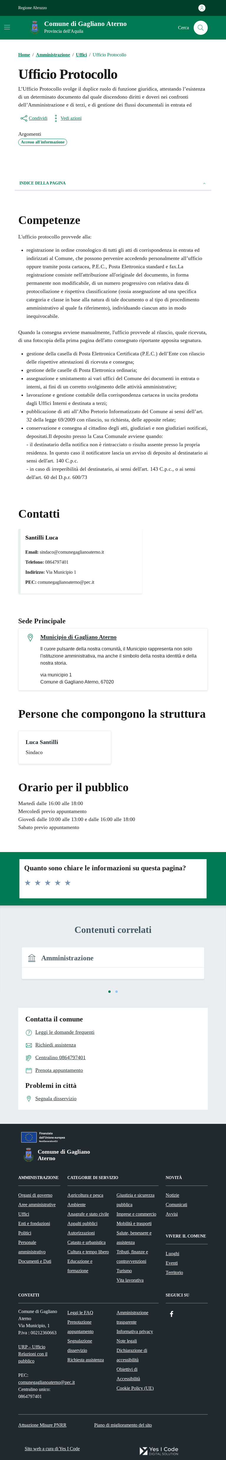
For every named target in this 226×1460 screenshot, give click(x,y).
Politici (24, 1232)
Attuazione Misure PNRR (42, 1425)
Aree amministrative (37, 1204)
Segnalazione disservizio (79, 1345)
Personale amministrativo (32, 1247)
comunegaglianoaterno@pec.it (46, 1382)
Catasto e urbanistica (86, 1242)
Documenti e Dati (34, 1261)
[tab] (109, 991)
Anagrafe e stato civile (88, 1214)
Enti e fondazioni (34, 1223)
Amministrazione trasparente (132, 1317)
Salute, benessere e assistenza (134, 1237)
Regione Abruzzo (32, 8)
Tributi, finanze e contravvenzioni (132, 1256)
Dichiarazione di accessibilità (132, 1355)
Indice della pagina (42, 183)
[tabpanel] (113, 966)
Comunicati (176, 1204)
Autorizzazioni (81, 1232)
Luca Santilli (42, 742)
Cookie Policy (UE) (135, 1388)
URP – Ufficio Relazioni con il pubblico (32, 1353)
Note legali (127, 1340)
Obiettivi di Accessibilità (128, 1374)
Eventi (172, 1263)
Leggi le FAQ (80, 1312)
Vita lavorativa (130, 1280)
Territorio (174, 1272)
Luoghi (172, 1253)
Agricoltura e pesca (85, 1195)
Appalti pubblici (82, 1223)
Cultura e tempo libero (88, 1251)
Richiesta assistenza (85, 1359)
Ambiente (76, 1204)
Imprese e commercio (136, 1214)
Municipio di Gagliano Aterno (78, 637)
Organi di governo (35, 1195)
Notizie (172, 1195)
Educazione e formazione (79, 1266)
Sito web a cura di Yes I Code (52, 1448)
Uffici (23, 1214)
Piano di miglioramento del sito (123, 1425)
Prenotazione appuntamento (80, 1327)
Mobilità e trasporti (134, 1223)
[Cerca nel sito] (201, 28)
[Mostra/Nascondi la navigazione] (7, 27)
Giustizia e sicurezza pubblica (135, 1200)
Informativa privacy (135, 1331)
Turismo (124, 1270)
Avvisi (172, 1214)
